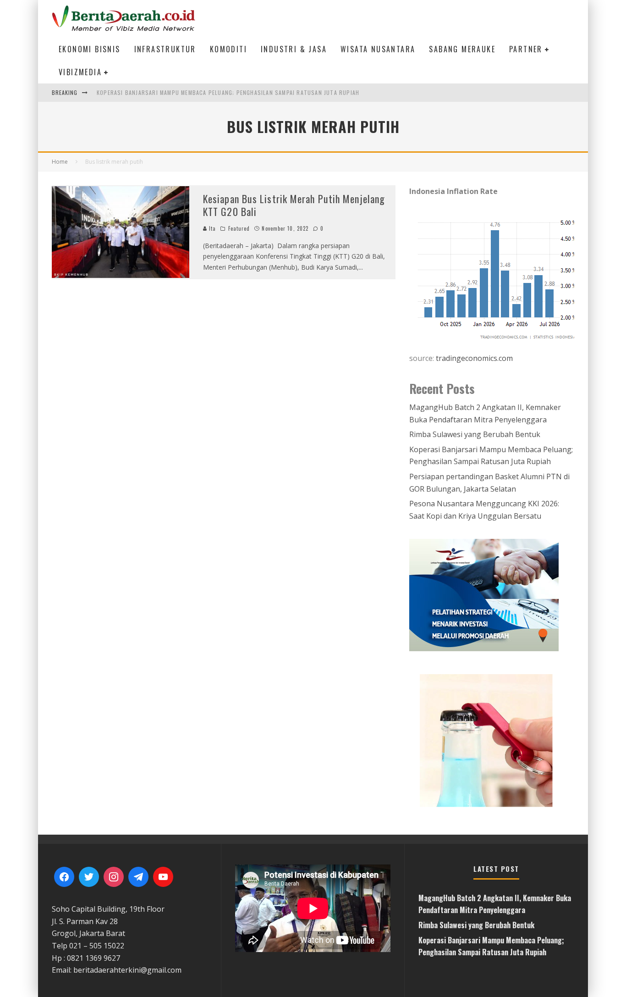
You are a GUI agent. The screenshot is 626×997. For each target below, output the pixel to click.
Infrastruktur (165, 49)
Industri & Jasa (294, 49)
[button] (491, 740)
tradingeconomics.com (474, 358)
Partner (526, 49)
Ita (211, 228)
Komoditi (228, 49)
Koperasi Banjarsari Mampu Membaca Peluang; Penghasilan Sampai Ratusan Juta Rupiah (228, 92)
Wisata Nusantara (377, 49)
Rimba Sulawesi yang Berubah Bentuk (474, 434)
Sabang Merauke (462, 49)
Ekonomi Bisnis (90, 49)
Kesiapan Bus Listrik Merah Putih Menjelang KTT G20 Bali (294, 205)
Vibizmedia (80, 72)
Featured (239, 228)
